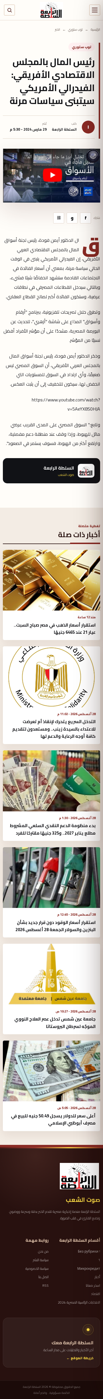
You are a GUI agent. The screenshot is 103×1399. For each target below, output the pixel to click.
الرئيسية (95, 30)
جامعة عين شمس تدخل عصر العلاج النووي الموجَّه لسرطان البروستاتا (55, 1022)
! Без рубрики (89, 1251)
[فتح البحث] (9, 10)
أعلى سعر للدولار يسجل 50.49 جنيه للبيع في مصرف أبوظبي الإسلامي (53, 1119)
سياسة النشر (41, 1260)
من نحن (43, 1251)
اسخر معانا (93, 1285)
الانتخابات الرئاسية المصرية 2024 (79, 1302)
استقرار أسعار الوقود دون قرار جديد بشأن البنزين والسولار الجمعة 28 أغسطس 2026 (55, 926)
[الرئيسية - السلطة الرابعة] (51, 10)
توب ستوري (75, 30)
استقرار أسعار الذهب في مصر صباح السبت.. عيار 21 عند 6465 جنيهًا (55, 628)
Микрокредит (88, 1268)
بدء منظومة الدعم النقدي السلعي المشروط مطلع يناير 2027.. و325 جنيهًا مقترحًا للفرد (53, 829)
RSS (45, 1285)
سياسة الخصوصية (37, 1268)
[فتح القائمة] (94, 10)
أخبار (97, 1277)
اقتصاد (95, 1294)
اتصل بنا (43, 1277)
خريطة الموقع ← (80, 1358)
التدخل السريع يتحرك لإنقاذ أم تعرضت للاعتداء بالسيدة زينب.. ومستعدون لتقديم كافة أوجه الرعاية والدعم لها (54, 728)
